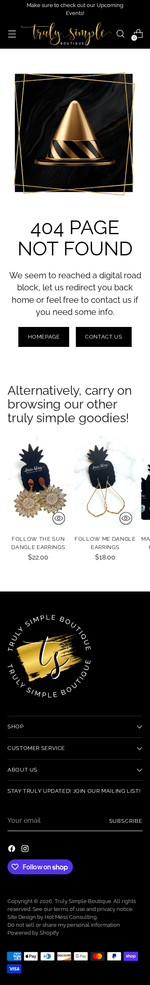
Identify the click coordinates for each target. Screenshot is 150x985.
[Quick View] (59, 518)
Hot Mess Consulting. (71, 917)
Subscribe (125, 821)
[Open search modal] (120, 33)
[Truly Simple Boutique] (66, 33)
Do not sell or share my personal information (64, 925)
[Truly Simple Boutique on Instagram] (26, 850)
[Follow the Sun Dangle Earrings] (38, 482)
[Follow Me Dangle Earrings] (104, 482)
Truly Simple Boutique (83, 901)
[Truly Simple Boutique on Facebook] (13, 850)
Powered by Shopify (33, 933)
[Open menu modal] (11, 33)
